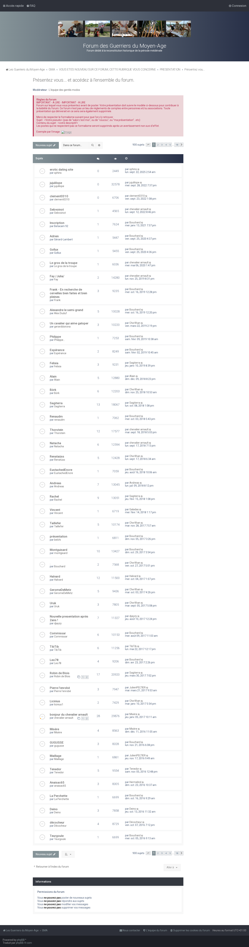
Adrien (54, 236)
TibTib (54, 646)
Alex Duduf (60, 313)
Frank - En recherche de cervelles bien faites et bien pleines (68, 293)
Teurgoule (57, 836)
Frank (57, 300)
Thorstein (56, 430)
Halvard (55, 576)
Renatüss (59, 459)
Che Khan (134, 322)
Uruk (53, 603)
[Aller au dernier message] (138, 169)
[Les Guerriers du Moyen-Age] (124, 29)
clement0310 (59, 196)
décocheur (57, 822)
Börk (53, 390)
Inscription (57, 223)
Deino (54, 809)
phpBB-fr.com (24, 942)
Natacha (55, 443)
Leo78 (54, 660)
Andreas (55, 483)
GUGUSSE (57, 742)
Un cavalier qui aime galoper (69, 323)
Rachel (54, 496)
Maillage (55, 756)
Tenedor (55, 769)
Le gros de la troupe (63, 263)
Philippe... (59, 339)
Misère (133, 714)
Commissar (58, 633)
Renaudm (56, 416)
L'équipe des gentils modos (64, 89)
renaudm (59, 419)
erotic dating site (61, 169)
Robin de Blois (59, 673)
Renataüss (57, 456)
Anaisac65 (57, 782)
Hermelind (135, 782)
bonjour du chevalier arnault (69, 714)
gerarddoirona (62, 326)
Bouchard (135, 222)
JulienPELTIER (137, 687)
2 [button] (158, 144)
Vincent (55, 510)
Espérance (57, 350)
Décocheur (60, 825)
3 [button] (162, 144)
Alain (53, 376)
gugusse (59, 745)
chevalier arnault (139, 209)
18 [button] (177, 144)
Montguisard (58, 550)
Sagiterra (134, 362)
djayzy (58, 623)
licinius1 (58, 704)
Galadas (134, 509)
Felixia (54, 363)
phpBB (21, 939)
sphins (58, 172)
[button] (148, 145)
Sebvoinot (57, 209)
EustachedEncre (61, 470)
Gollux (54, 249)
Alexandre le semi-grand (66, 310)
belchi (57, 539)
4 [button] (166, 144)
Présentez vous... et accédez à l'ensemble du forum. (83, 80)
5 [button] (170, 144)
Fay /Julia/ (57, 276)
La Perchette (58, 796)
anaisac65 (60, 785)
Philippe (55, 336)
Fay (56, 279)
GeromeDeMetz (60, 590)
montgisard (60, 553)
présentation (58, 536)
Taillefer (55, 523)
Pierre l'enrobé (60, 688)
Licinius (55, 701)
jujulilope (56, 183)
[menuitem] (30, 5)
